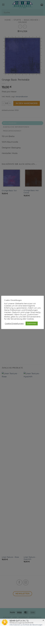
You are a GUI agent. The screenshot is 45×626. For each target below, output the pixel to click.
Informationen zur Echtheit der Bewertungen (26, 625)
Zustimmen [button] (31, 323)
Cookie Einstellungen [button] (14, 323)
